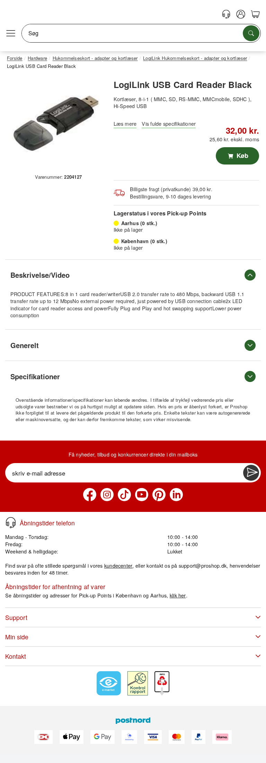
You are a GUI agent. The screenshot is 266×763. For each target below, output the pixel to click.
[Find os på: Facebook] (89, 495)
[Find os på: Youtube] (141, 495)
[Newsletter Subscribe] (251, 473)
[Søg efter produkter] (251, 33)
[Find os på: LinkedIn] (176, 495)
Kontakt (15, 656)
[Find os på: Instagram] (107, 495)
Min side (16, 636)
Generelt (24, 345)
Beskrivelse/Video (40, 275)
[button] (56, 123)
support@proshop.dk (203, 565)
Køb (241, 155)
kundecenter (118, 565)
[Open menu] (10, 33)
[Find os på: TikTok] (124, 495)
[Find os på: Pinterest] (159, 495)
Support (16, 617)
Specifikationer (35, 376)
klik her (178, 595)
